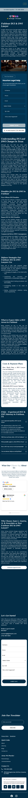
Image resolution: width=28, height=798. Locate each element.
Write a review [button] (8, 489)
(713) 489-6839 (8, 769)
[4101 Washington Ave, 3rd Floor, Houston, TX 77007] (2, 772)
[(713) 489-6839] (2, 769)
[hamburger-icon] (25, 4)
